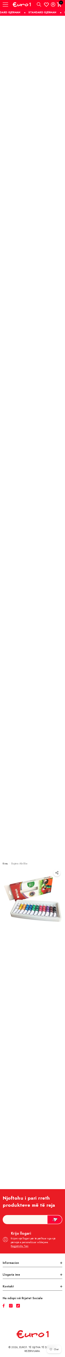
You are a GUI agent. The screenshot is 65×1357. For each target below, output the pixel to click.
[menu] (5, 4)
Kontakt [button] (8, 1286)
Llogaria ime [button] (11, 1275)
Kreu (5, 863)
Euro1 (23, 1347)
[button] (39, 4)
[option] (32, 1032)
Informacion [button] (11, 1263)
